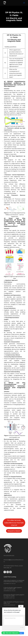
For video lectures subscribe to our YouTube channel (14, 522)
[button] (10, 632)
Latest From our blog (10, 577)
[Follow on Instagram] (7, 572)
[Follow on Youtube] (10, 572)
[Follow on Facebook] (5, 572)
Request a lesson (14, 531)
